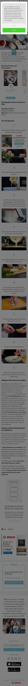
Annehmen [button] (14, 30)
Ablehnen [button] (14, 25)
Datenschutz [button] (9, 20)
